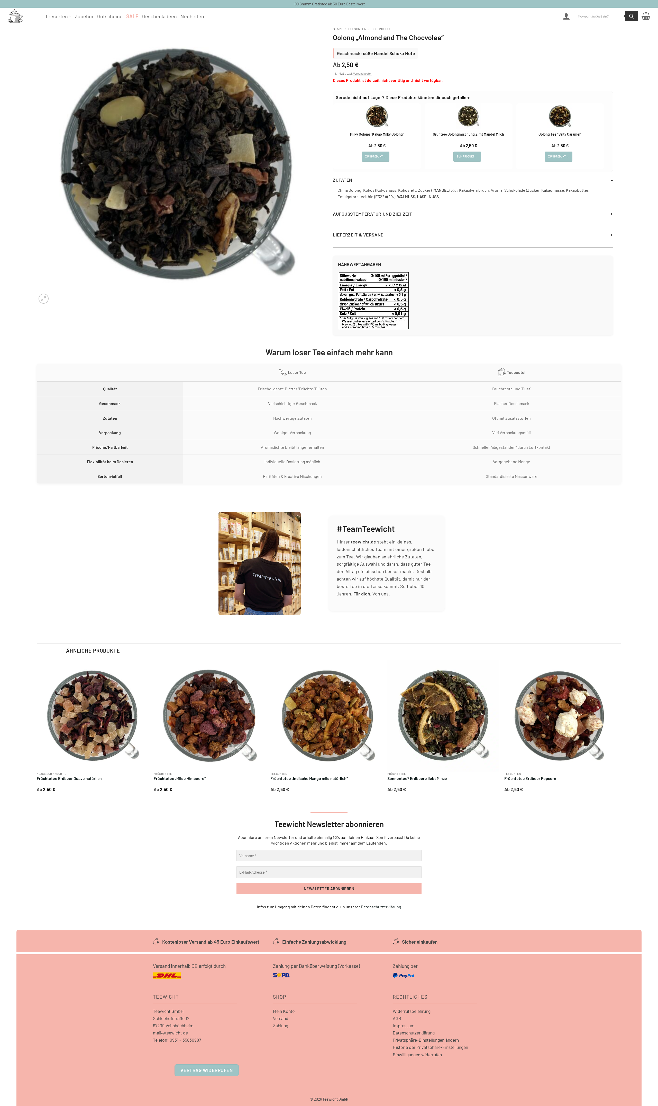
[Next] (616, 728)
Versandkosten (362, 73)
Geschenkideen (159, 16)
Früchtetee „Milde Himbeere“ (180, 778)
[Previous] (37, 728)
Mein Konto (284, 1011)
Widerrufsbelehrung (412, 1011)
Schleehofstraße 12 (171, 1018)
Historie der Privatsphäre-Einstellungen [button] (430, 1047)
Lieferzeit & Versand (358, 235)
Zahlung (280, 1025)
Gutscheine (110, 16)
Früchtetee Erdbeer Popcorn (530, 778)
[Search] (631, 16)
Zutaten (342, 180)
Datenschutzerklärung (381, 906)
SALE (132, 16)
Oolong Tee (381, 29)
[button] (566, 16)
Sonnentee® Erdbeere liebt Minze (417, 778)
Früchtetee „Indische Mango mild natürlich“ (309, 778)
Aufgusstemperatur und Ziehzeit (372, 214)
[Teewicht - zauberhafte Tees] (21, 16)
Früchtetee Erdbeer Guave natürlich (69, 778)
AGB (397, 1018)
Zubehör (84, 16)
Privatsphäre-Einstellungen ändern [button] (426, 1040)
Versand (280, 1018)
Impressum (404, 1025)
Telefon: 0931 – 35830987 (177, 1040)
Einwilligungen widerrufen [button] (417, 1054)
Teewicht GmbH (168, 1011)
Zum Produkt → (375, 156)
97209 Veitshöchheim (173, 1025)
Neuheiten (192, 16)
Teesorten (56, 16)
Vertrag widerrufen (206, 1070)
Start (338, 29)
